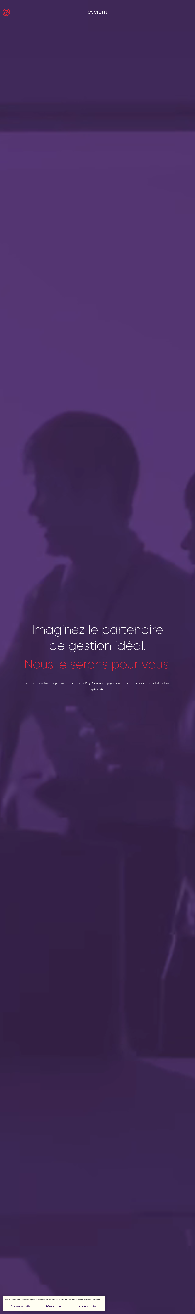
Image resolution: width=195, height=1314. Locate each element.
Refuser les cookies (54, 1306)
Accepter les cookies (87, 1306)
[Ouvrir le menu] (189, 12)
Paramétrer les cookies (21, 1306)
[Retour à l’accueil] (6, 12)
